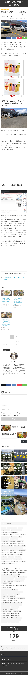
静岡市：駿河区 (10, 556)
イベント (12, 530)
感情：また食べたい (5, 543)
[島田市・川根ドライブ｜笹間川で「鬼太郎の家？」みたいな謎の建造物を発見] (20, 469)
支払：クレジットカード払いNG (7, 545)
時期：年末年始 (13, 552)
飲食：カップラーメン (5, 561)
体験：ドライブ (22, 534)
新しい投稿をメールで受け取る (11, 415)
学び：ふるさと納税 (21, 585)
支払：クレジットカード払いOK (19, 545)
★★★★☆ (9, 527)
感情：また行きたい (20, 541)
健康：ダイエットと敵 (5, 536)
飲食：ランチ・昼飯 (13, 344)
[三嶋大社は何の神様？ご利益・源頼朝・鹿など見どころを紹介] (7, 456)
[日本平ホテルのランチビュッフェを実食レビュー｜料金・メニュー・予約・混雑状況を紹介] (7, 495)
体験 (11, 534)
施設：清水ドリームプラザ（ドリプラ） (10, 600)
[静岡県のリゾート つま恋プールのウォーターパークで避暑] (7, 508)
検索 (24, 441)
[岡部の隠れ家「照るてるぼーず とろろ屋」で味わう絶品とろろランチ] (20, 508)
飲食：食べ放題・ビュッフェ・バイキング (9, 563)
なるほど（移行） (5, 9)
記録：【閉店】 (10, 554)
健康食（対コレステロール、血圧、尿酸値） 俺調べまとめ (15, 664)
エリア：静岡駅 (4, 532)
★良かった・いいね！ (5, 530)
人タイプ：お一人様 (5, 534)
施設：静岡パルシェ (13, 550)
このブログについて (8, 659)
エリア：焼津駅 (18, 530)
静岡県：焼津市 (5, 344)
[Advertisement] (14, 168)
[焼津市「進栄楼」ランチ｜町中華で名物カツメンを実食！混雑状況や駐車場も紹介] (6, 315)
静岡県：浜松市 (4, 559)
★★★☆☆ (15, 527)
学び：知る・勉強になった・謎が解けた (8, 541)
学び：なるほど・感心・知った (16, 536)
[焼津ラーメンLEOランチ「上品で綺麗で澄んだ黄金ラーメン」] (6, 293)
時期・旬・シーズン (5, 552)
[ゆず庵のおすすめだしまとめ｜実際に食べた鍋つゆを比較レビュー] (7, 482)
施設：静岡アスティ (5, 550)
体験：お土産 (16, 534)
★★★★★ (3, 527)
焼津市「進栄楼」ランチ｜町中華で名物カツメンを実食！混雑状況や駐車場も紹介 (6, 323)
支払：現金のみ (21, 598)
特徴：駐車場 (20, 552)
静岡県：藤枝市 (18, 559)
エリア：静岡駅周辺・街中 (13, 532)
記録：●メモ (4, 554)
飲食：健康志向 (22, 561)
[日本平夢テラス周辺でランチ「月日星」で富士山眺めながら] (20, 495)
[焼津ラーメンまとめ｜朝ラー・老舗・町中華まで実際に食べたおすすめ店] (18, 293)
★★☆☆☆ (20, 527)
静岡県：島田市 (18, 556)
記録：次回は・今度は (18, 554)
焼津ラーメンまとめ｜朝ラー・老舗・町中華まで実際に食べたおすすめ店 (18, 301)
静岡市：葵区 (4, 556)
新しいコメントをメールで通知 (11, 413)
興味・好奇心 (8, 647)
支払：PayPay (20, 543)
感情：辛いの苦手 (13, 543)
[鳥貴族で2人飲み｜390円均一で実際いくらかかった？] (7, 469)
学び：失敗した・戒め (7, 587)
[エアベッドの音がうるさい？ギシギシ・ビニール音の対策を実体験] (20, 456)
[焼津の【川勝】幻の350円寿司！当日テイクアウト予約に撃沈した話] (20, 482)
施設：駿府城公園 (22, 550)
